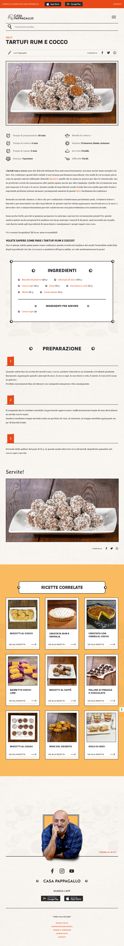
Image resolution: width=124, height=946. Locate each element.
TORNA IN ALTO (107, 852)
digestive (54, 179)
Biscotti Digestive (31, 280)
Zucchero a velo (79, 286)
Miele (25, 292)
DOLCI (9, 37)
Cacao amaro (51, 292)
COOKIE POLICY (62, 934)
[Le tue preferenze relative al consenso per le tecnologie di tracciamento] (121, 709)
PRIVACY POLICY (62, 923)
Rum (52, 286)
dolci (78, 191)
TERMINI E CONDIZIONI (62, 930)
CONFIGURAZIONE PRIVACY (62, 927)
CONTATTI (117, 4)
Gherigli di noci (67, 280)
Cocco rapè (28, 286)
